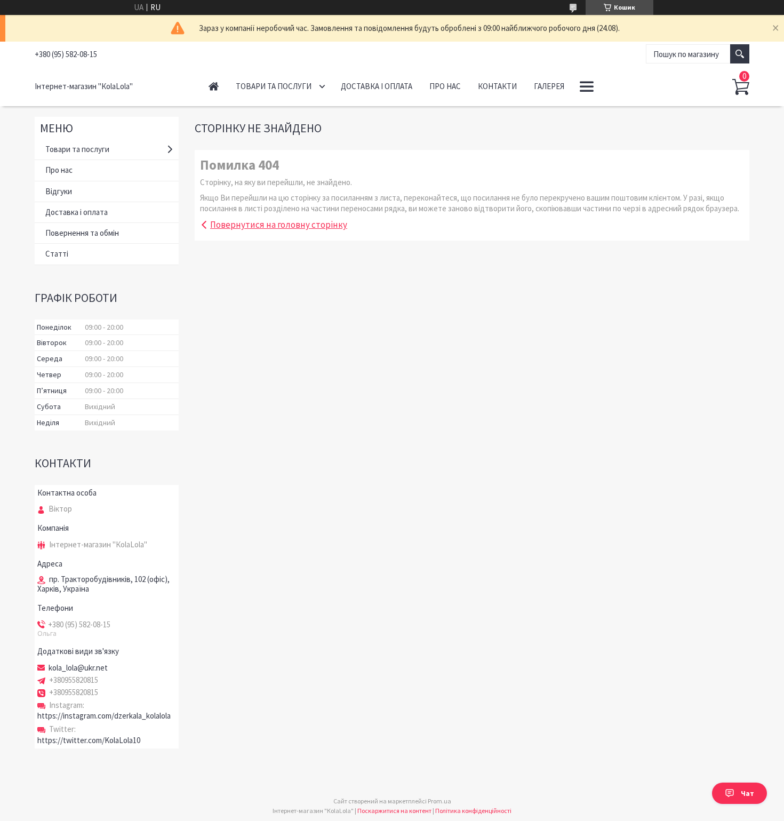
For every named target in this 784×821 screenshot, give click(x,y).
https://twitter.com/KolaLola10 (88, 740)
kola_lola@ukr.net (78, 668)
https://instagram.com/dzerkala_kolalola (104, 716)
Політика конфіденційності (473, 811)
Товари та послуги (273, 86)
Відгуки (58, 191)
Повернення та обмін (82, 233)
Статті (56, 254)
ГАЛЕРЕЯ (549, 86)
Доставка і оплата (376, 86)
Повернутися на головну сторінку (278, 224)
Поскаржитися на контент (394, 811)
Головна (214, 86)
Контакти (497, 86)
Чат (747, 793)
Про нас (445, 86)
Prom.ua (439, 801)
